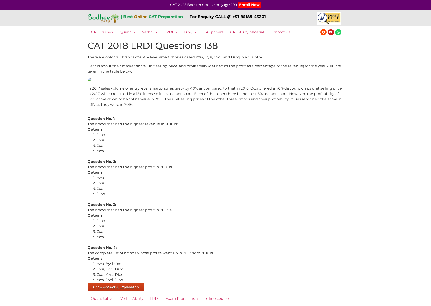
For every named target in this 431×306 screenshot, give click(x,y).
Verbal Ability (131, 298)
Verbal (147, 32)
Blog (188, 32)
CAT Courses (102, 32)
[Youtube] (331, 32)
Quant (125, 32)
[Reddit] (323, 32)
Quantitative (102, 298)
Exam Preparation (182, 298)
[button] (127, 32)
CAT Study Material (247, 32)
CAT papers (213, 32)
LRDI (168, 32)
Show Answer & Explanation (116, 286)
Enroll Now (249, 5)
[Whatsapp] (338, 32)
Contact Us (280, 32)
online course (217, 298)
